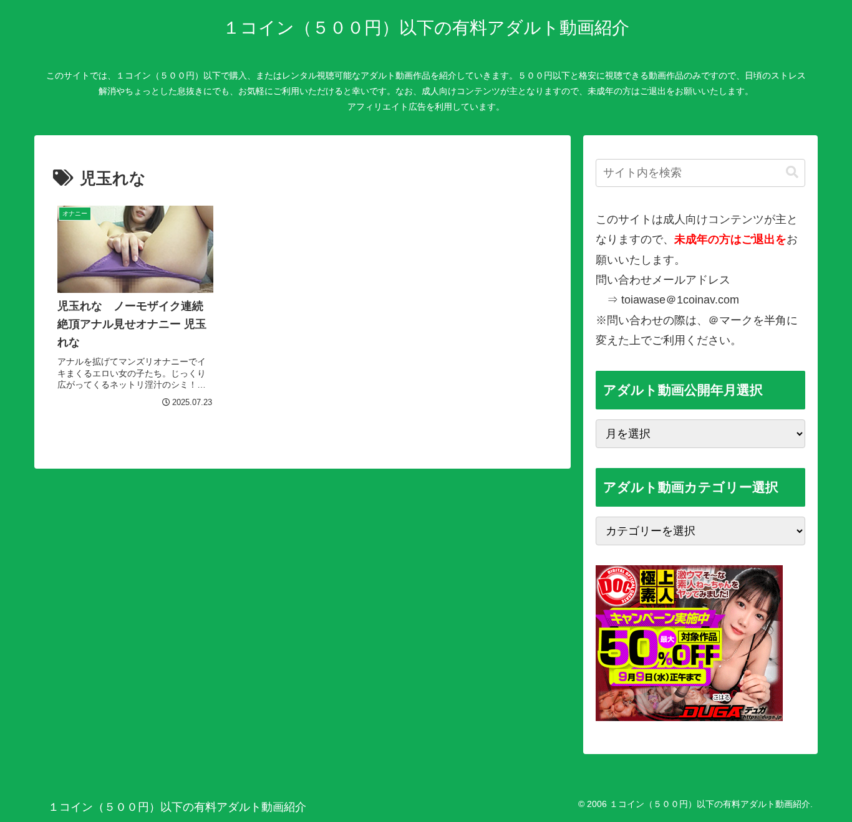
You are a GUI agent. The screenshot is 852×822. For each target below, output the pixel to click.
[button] (792, 172)
